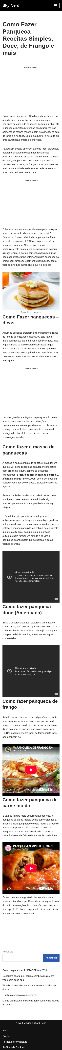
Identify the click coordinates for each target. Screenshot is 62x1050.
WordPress (40, 1023)
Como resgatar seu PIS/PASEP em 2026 (24, 970)
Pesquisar (7, 951)
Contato (6, 1036)
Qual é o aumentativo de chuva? (19, 995)
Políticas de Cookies (13, 1047)
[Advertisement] (31, 91)
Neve (18, 1023)
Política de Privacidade (14, 1041)
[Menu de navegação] (56, 5)
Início (5, 1030)
